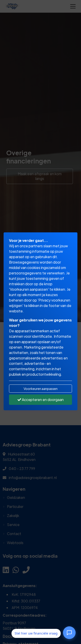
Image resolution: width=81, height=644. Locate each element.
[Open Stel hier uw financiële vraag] (69, 633)
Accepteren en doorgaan (42, 399)
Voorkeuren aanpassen (41, 389)
